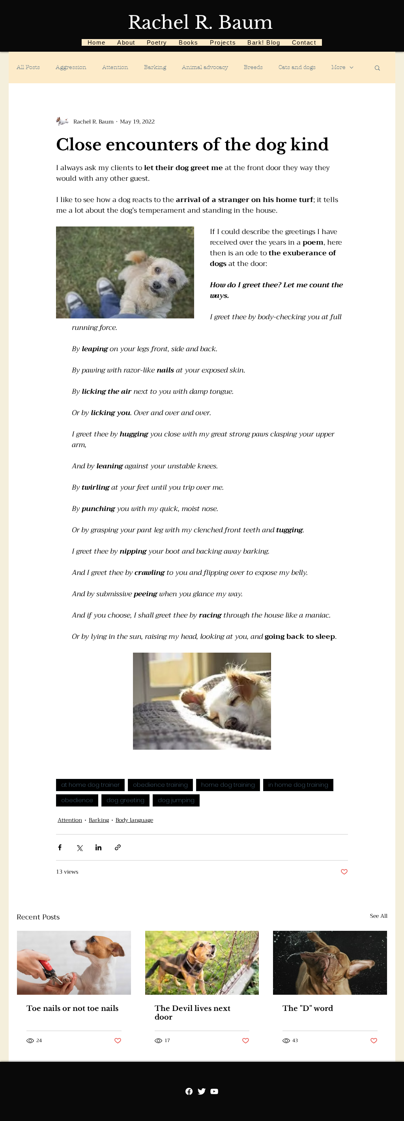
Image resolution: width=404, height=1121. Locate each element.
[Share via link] (118, 847)
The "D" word (307, 1008)
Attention (115, 67)
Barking (155, 67)
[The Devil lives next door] (202, 963)
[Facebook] (189, 1091)
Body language (134, 820)
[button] (377, 67)
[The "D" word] (330, 963)
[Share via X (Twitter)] (79, 847)
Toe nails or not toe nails (72, 1008)
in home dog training (298, 785)
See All (378, 916)
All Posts (28, 67)
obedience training (160, 785)
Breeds (253, 67)
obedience (77, 800)
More (338, 67)
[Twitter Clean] (201, 1091)
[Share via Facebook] (60, 847)
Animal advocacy (205, 67)
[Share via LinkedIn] (98, 847)
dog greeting (125, 800)
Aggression (71, 67)
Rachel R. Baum (200, 22)
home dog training (228, 785)
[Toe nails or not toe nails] (74, 963)
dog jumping (176, 800)
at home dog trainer (90, 785)
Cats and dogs (297, 67)
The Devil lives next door (192, 1013)
